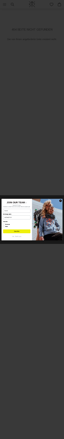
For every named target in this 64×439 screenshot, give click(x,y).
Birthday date (7, 214)
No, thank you (16, 236)
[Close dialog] (60, 200)
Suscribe (17, 231)
